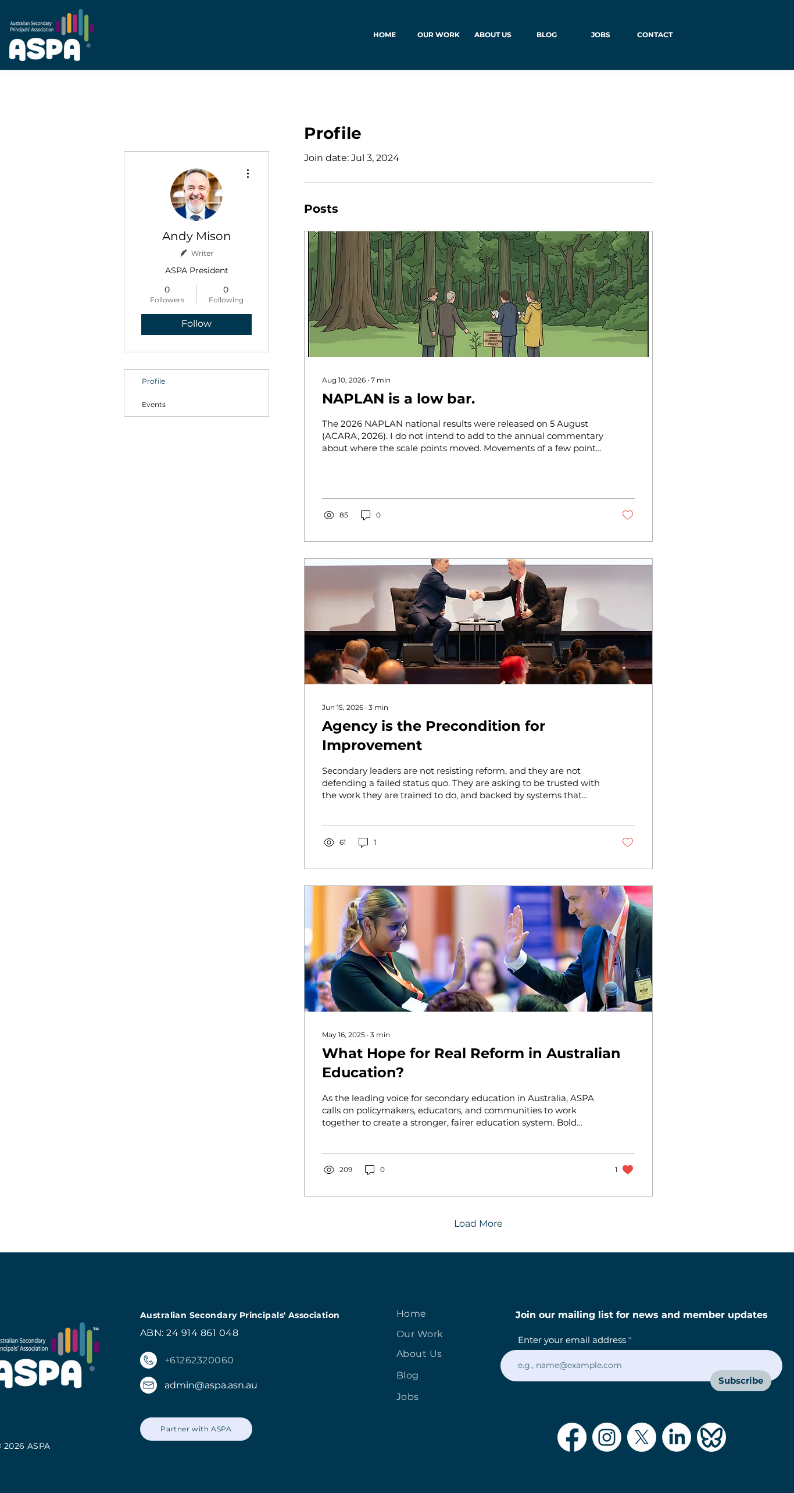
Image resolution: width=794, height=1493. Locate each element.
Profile (153, 381)
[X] (641, 1437)
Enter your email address (572, 1339)
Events (154, 404)
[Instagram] (606, 1437)
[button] (439, 35)
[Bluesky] (711, 1437)
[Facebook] (571, 1437)
